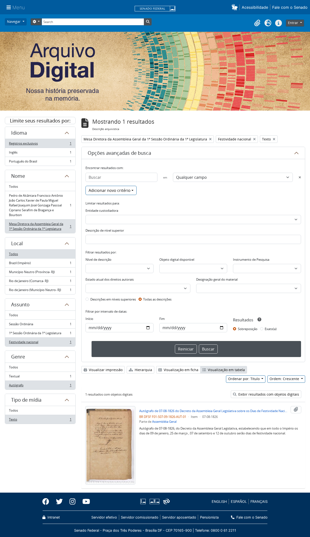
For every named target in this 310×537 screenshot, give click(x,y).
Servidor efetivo (104, 517)
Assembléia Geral (164, 421)
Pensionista (209, 517)
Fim (162, 319)
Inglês (40, 153)
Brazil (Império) (40, 264)
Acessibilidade (255, 7)
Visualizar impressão (105, 369)
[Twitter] (59, 501)
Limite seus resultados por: (40, 120)
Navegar (14, 21)
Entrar (293, 22)
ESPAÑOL (239, 501)
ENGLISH (219, 501)
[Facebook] (47, 501)
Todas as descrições (157, 299)
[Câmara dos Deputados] (143, 501)
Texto (40, 420)
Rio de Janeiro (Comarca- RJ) (40, 282)
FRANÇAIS (259, 501)
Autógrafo (40, 386)
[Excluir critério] (300, 177)
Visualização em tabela (226, 369)
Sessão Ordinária (40, 325)
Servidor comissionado (139, 517)
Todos (13, 186)
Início (89, 319)
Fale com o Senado (290, 7)
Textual (40, 377)
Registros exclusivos (40, 144)
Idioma (19, 133)
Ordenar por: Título (244, 378)
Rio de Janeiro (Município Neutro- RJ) (40, 291)
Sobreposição (247, 329)
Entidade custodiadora (101, 210)
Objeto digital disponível (176, 259)
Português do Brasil (40, 162)
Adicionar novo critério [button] (110, 190)
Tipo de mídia (26, 400)
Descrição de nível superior (104, 230)
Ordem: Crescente (285, 378)
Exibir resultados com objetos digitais (268, 394)
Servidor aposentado (179, 517)
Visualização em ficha (180, 369)
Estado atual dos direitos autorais (109, 279)
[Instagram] (72, 501)
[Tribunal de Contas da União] (165, 501)
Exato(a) (271, 329)
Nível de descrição (98, 259)
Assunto (20, 304)
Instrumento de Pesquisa (251, 259)
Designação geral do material (217, 279)
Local (17, 243)
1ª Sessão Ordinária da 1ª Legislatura (40, 334)
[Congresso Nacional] (154, 501)
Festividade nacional (40, 343)
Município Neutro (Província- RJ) (40, 273)
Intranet (53, 517)
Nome (18, 176)
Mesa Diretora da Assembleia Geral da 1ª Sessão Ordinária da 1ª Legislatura (40, 226)
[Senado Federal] (155, 9)
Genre (18, 356)
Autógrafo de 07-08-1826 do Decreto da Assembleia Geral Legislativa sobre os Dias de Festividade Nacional (214, 411)
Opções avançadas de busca (119, 153)
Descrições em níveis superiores (113, 299)
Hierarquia (143, 369)
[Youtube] (84, 501)
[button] (236, 7)
